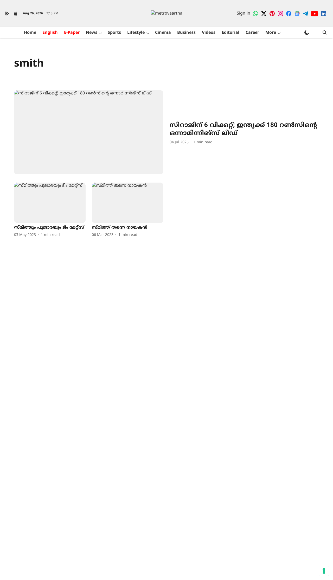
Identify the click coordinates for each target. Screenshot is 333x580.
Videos (208, 32)
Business (186, 32)
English (50, 32)
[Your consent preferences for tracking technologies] (324, 571)
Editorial (230, 32)
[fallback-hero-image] (88, 132)
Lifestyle (136, 32)
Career (252, 32)
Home (30, 32)
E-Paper (72, 32)
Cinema (163, 32)
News (91, 32)
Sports (114, 32)
